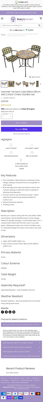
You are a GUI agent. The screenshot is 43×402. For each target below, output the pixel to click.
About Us (4, 378)
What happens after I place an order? (16, 352)
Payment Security (26, 380)
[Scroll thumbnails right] (40, 84)
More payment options (21, 134)
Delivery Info (15, 380)
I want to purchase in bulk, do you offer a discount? (21, 356)
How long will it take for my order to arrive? (18, 343)
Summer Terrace (9, 98)
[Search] (39, 25)
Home (3, 35)
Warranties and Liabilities (20, 382)
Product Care (5, 382)
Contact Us (35, 378)
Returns (37, 380)
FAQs (28, 378)
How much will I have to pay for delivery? (17, 347)
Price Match (5, 380)
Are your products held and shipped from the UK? (20, 325)
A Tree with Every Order (16, 378)
